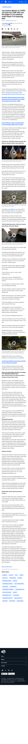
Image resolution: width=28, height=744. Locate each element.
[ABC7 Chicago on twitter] (5, 670)
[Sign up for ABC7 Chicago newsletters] (12, 670)
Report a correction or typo (7, 566)
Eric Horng (5, 23)
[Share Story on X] (5, 29)
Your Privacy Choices (10, 678)
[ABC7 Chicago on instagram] (8, 670)
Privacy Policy (3, 678)
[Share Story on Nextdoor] (11, 29)
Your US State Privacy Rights (6, 679)
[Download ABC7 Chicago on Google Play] (11, 674)
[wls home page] (3, 651)
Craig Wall (10, 23)
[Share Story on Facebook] (2, 29)
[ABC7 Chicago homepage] (5, 2)
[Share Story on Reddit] (8, 29)
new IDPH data (11, 209)
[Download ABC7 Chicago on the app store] (4, 674)
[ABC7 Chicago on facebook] (2, 670)
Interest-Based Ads (21, 679)
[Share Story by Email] (14, 29)
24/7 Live (10, 1)
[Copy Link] (17, 29)
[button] (1, 1)
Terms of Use (14, 679)
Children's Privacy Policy (19, 678)
